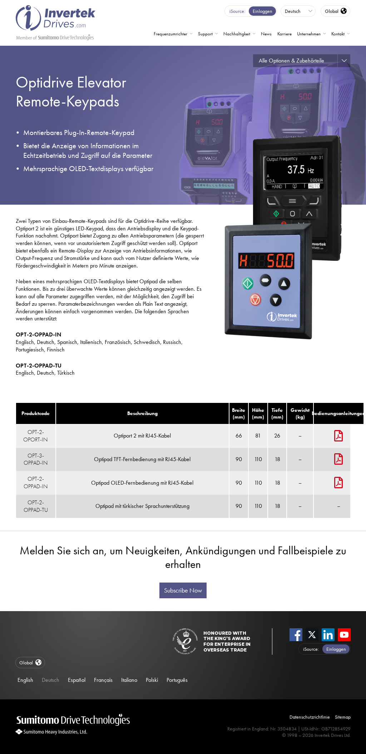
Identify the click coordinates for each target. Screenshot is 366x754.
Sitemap (343, 717)
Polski (152, 680)
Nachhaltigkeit (236, 34)
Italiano (129, 680)
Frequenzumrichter (170, 34)
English (25, 680)
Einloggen (262, 11)
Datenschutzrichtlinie (310, 717)
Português (177, 680)
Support (205, 34)
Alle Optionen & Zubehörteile (291, 60)
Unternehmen (309, 34)
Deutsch (50, 680)
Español (76, 680)
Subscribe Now (183, 590)
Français (103, 680)
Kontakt (338, 34)
